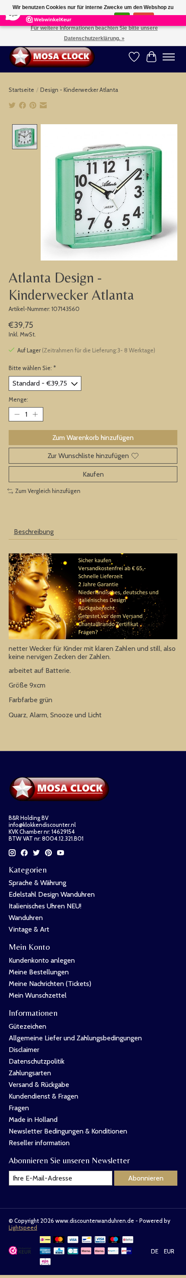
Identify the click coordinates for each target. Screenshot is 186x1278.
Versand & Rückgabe (39, 1084)
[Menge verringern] (16, 414)
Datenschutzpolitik (36, 1061)
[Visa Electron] (100, 1240)
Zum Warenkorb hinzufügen (93, 437)
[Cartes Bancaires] (72, 1251)
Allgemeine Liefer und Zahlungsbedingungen (75, 1038)
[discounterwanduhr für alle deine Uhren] (54, 57)
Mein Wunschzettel (38, 995)
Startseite (21, 89)
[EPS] (45, 1262)
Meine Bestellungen (39, 972)
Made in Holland (33, 1119)
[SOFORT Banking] (99, 1251)
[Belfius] (127, 1240)
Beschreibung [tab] (34, 532)
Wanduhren (26, 918)
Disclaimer (24, 1050)
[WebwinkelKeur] (20, 1252)
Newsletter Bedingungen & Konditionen (68, 1131)
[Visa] (73, 1240)
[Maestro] (114, 1240)
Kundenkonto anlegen (42, 960)
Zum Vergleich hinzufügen (47, 490)
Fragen (19, 1108)
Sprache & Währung (37, 883)
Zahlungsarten (30, 1073)
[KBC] (59, 1251)
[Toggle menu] (168, 57)
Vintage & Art (29, 929)
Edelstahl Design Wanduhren (52, 894)
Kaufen (93, 474)
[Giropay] (126, 1251)
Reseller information (39, 1143)
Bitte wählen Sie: (32, 367)
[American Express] (45, 1251)
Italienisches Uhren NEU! (45, 906)
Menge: (18, 399)
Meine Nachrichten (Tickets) (50, 984)
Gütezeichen (27, 1026)
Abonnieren (146, 1178)
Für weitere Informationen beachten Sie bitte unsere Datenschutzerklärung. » (94, 33)
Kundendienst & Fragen (43, 1096)
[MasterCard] (58, 1240)
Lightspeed (23, 1227)
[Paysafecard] (113, 1251)
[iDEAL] (45, 1240)
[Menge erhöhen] (35, 414)
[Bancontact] (86, 1240)
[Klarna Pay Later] (86, 1251)
